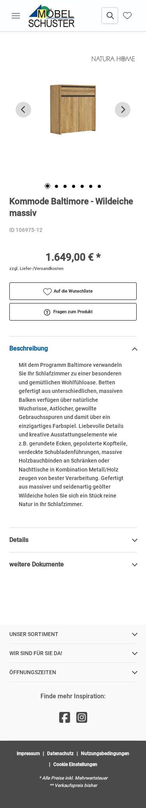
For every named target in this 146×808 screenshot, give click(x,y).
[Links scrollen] (23, 109)
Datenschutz (60, 753)
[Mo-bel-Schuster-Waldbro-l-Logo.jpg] (51, 15)
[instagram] (81, 717)
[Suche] (110, 15)
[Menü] (15, 15)
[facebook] (64, 717)
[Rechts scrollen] (122, 109)
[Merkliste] (127, 15)
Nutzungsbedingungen (105, 753)
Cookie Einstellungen (75, 764)
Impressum (28, 753)
